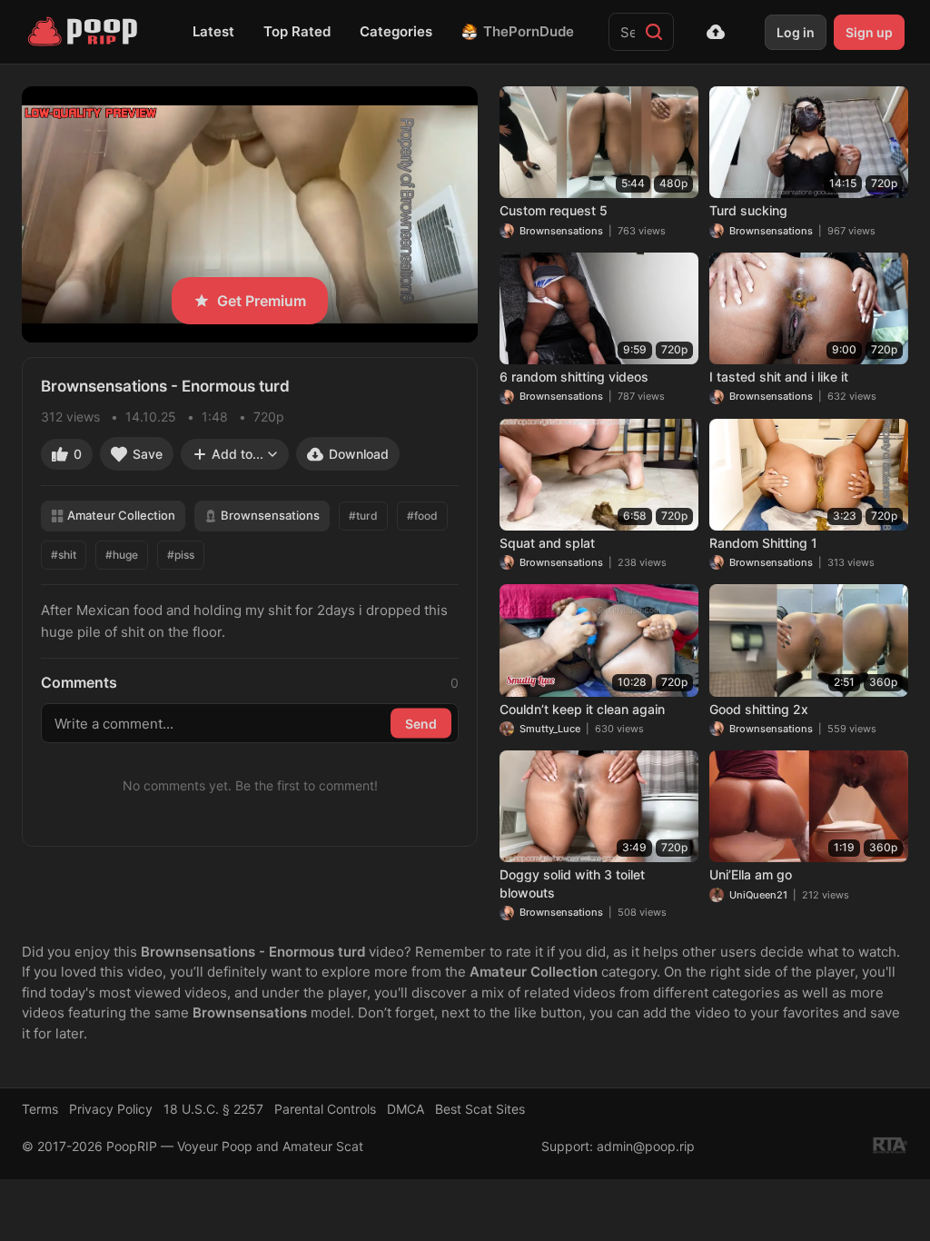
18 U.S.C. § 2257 (213, 1109)
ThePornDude (528, 31)
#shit (63, 554)
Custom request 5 (554, 210)
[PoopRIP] (84, 32)
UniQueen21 (758, 895)
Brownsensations (270, 515)
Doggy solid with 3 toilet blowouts (572, 883)
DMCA (405, 1109)
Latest (213, 31)
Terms (40, 1109)
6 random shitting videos (574, 376)
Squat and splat (547, 543)
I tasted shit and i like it (778, 376)
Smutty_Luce (549, 728)
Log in (796, 32)
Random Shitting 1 (763, 543)
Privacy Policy (111, 1109)
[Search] (654, 32)
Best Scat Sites (480, 1109)
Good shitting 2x (758, 709)
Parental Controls (325, 1109)
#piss (180, 554)
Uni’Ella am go (750, 874)
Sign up (869, 32)
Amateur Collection (121, 515)
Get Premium (261, 301)
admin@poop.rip (646, 1146)
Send (421, 722)
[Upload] (716, 31)
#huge (121, 554)
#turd (363, 515)
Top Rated (297, 31)
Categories (396, 31)
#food (422, 515)
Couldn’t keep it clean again (582, 709)
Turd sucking (748, 210)
